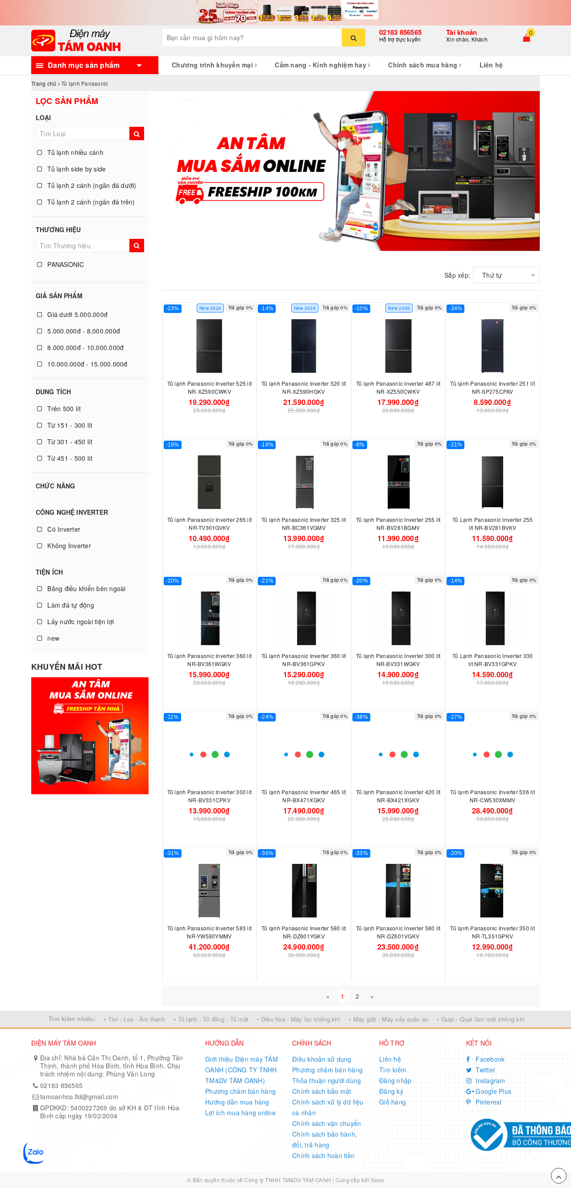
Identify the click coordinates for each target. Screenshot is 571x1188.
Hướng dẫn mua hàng (237, 1101)
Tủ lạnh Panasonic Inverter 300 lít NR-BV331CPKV (209, 796)
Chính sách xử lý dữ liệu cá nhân (327, 1107)
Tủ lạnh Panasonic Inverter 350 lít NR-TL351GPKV (492, 932)
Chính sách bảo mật (322, 1091)
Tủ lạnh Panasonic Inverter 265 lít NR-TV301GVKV (209, 523)
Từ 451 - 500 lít (69, 458)
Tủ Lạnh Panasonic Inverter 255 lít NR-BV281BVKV (492, 523)
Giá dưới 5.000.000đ (77, 314)
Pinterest (488, 1101)
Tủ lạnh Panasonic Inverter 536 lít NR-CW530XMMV (492, 796)
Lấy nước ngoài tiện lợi (80, 621)
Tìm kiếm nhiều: (72, 1018)
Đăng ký (391, 1091)
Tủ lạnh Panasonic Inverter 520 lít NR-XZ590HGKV (303, 387)
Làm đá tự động (70, 604)
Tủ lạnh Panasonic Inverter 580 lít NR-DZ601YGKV (303, 932)
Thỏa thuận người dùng (326, 1080)
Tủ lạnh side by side (76, 168)
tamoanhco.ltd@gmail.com (79, 1096)
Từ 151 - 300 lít (69, 425)
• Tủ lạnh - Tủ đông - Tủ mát (211, 1019)
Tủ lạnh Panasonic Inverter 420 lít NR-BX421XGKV (398, 796)
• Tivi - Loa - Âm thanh (134, 1019)
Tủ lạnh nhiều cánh (74, 152)
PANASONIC (65, 264)
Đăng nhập (395, 1080)
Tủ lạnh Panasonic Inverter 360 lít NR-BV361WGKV (209, 659)
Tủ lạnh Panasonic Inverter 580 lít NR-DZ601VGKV (398, 932)
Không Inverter (68, 545)
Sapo (377, 1180)
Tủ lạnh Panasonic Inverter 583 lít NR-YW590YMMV (209, 932)
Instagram (489, 1080)
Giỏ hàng (392, 1101)
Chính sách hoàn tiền (323, 1155)
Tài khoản (461, 32)
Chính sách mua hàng (423, 64)
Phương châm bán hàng (240, 1091)
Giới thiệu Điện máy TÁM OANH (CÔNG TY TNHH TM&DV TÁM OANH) (241, 1070)
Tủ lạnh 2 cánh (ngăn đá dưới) (91, 185)
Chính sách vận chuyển (326, 1123)
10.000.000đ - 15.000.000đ (87, 363)
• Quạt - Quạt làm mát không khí (481, 1019)
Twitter (484, 1069)
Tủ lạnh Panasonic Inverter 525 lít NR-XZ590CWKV (209, 387)
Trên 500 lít (63, 408)
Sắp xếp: (457, 275)
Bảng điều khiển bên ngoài (86, 588)
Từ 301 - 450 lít (69, 441)
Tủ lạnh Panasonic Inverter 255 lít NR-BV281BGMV (398, 523)
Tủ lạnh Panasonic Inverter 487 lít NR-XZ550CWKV (398, 387)
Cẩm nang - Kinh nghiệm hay (321, 64)
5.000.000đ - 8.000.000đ (83, 330)
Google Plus (492, 1091)
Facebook (489, 1059)
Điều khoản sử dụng (322, 1059)
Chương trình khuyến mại (213, 64)
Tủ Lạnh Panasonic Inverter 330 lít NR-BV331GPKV (492, 659)
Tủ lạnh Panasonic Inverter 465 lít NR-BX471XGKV (303, 796)
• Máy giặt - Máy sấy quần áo (388, 1019)
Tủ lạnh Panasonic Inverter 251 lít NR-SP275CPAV (492, 387)
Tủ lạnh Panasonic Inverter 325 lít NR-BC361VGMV (303, 523)
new (52, 638)
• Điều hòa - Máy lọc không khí (298, 1019)
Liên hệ (491, 64)
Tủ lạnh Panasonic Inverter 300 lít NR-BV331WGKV (398, 659)
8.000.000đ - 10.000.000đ (85, 347)
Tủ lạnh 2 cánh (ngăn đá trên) (90, 201)
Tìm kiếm (392, 1069)
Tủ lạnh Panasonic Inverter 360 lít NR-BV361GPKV (303, 659)
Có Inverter (63, 529)
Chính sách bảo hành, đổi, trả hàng (324, 1139)
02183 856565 (400, 32)
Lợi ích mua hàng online (240, 1112)
